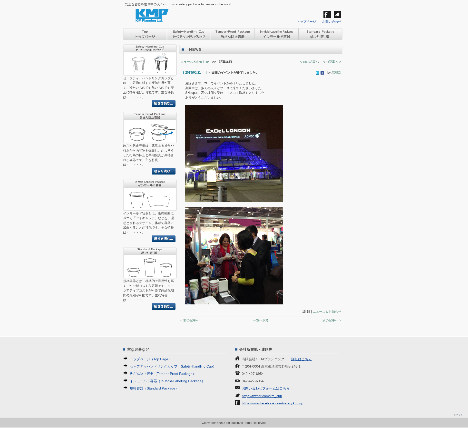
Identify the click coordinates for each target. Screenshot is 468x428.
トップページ (306, 21)
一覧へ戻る (261, 320)
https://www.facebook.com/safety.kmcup (272, 403)
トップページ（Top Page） (151, 359)
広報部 (336, 72)
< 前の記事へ (309, 62)
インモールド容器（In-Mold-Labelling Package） (167, 381)
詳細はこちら (301, 359)
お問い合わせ (331, 21)
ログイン (458, 415)
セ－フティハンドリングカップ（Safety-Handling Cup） (173, 366)
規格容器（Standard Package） (154, 388)
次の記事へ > (331, 62)
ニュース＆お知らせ (194, 62)
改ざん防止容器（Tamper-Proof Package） (163, 374)
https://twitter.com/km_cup (262, 396)
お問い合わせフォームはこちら (266, 388)
